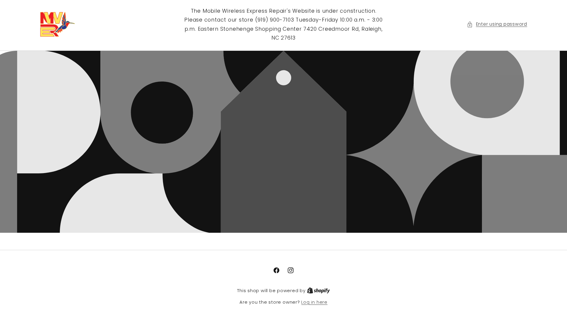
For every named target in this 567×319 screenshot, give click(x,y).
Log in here (314, 302)
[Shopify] (318, 291)
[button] (497, 24)
